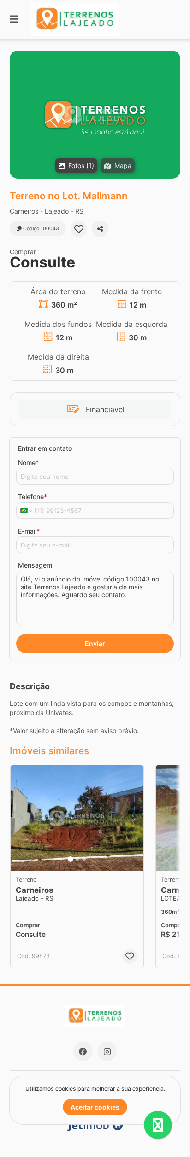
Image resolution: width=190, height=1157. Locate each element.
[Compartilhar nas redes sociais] (100, 229)
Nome (28, 462)
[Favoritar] (79, 229)
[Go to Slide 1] (70, 859)
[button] (95, 115)
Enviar (95, 643)
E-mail (29, 531)
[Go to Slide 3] (84, 859)
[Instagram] (107, 1051)
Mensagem (35, 565)
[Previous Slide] (20, 818)
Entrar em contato (45, 448)
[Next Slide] (133, 818)
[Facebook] (83, 1051)
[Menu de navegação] (14, 19)
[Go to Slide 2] (77, 859)
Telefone (32, 496)
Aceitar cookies (95, 1107)
